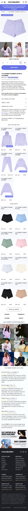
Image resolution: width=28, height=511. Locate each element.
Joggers (3, 466)
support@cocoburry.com (16, 503)
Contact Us (18, 469)
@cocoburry (4, 112)
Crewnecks (4, 464)
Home (2, 458)
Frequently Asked (20, 460)
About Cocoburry (20, 458)
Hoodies (3, 462)
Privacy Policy (23, 507)
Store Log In (4, 469)
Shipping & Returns (20, 462)
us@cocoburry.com (6, 489)
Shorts (3, 12)
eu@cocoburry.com (20, 489)
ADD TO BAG (14, 67)
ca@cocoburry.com (6, 480)
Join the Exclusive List (21, 466)
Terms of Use (16, 507)
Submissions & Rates (21, 464)
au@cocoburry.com (20, 480)
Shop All (3, 460)
